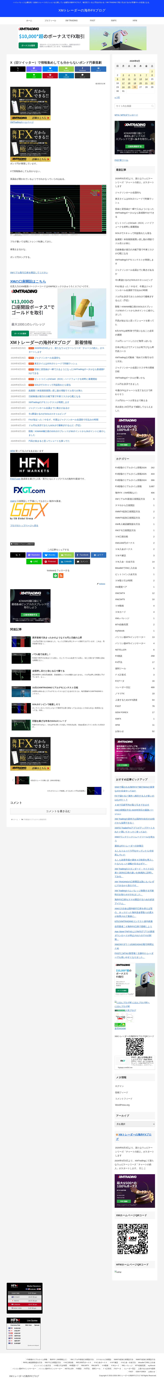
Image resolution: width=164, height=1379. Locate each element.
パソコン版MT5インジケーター (50, 1369)
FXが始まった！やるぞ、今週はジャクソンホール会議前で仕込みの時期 (133, 288)
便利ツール (96, 1369)
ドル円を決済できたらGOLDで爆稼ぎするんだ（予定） (134, 298)
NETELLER (69, 1369)
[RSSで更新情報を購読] (61, 575)
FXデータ (117, 1369)
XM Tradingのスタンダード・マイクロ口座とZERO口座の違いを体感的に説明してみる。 (134, 873)
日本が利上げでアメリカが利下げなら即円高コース (134, 349)
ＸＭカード (115, 1365)
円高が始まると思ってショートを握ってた (134, 322)
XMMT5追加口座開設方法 (145, 1359)
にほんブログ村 (122, 1006)
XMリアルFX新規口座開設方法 (82, 1359)
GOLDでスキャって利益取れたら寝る (133, 233)
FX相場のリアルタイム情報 (37, 1359)
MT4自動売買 (140, 1365)
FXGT (131, 1372)
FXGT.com (15, 479)
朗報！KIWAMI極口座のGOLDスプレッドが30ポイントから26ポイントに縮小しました (135, 310)
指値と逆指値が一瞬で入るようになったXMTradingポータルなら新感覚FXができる (134, 213)
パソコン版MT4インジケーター (24, 1369)
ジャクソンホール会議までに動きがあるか (134, 272)
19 (135, 83)
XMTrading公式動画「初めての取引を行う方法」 (134, 359)
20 (140, 83)
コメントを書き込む (58, 811)
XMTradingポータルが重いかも (130, 378)
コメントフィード (123, 1099)
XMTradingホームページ (22, 122)
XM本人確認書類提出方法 (32, 1362)
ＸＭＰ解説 (114, 1362)
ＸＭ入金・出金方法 (128, 1362)
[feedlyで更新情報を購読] (55, 575)
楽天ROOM (120, 1028)
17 (123, 83)
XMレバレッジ (127, 1365)
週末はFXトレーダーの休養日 (129, 846)
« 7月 (117, 97)
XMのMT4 (85, 1365)
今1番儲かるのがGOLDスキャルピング (134, 280)
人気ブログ (130, 1010)
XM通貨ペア (74, 1365)
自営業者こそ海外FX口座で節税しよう (133, 926)
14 (146, 79)
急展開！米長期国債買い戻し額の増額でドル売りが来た (134, 241)
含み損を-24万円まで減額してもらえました (134, 409)
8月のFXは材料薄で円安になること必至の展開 (134, 333)
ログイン (119, 1086)
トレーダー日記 (129, 1369)
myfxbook (151, 1365)
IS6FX (13, 501)
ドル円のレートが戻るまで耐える (131, 400)
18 (129, 83)
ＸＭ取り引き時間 (60, 1365)
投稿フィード (121, 1092)
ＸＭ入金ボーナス (100, 1362)
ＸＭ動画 (105, 1365)
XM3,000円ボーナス (83, 1362)
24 (123, 87)
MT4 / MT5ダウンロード (126, 115)
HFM (12, 451)
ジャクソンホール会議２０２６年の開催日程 (134, 369)
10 (123, 79)
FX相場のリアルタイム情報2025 (23, 544)
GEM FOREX (141, 1372)
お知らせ (151, 1372)
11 (129, 79)
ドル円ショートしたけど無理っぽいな (133, 341)
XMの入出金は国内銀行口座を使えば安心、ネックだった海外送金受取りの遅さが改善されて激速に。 (134, 912)
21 (146, 83)
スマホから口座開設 (103, 1359)
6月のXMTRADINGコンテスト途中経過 (134, 921)
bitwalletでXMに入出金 (146, 1362)
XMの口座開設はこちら (28, 281)
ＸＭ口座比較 (68, 1362)
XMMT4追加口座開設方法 (123, 1359)
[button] (152, 106)
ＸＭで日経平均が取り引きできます (132, 805)
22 (152, 83)
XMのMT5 (95, 1365)
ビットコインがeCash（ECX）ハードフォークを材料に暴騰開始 (134, 225)
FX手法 (87, 1369)
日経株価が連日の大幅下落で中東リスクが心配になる (134, 251)
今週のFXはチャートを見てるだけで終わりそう (133, 392)
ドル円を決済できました (127, 384)
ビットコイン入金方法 (42, 1365)
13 (140, 79)
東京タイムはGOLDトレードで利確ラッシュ (134, 201)
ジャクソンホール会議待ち (128, 192)
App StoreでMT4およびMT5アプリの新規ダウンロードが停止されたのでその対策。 (135, 935)
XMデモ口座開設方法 (53, 1362)
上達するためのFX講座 (146, 1369)
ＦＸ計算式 (107, 1369)
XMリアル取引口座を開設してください (29, 272)
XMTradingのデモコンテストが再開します (134, 262)
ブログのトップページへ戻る (24, 525)
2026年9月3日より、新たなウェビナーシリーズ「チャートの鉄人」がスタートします (134, 182)
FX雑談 (79, 1369)
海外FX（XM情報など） (59, 1359)
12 (135, 79)
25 (129, 87)
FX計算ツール (121, 160)
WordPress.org (122, 1105)
